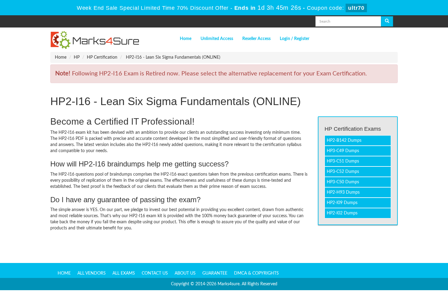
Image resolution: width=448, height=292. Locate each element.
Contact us (155, 273)
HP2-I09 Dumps (342, 203)
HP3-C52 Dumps (343, 172)
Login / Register (294, 39)
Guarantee (214, 273)
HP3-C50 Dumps (343, 182)
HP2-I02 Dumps (342, 213)
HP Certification (102, 57)
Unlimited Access (217, 39)
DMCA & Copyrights (256, 273)
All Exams (123, 273)
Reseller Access (256, 39)
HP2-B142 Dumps (344, 140)
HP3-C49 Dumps (343, 151)
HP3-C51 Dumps (343, 161)
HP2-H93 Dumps (343, 192)
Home (185, 39)
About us (185, 273)
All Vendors (91, 273)
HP (77, 57)
